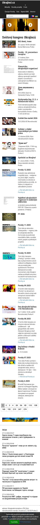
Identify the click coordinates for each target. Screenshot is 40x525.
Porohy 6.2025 (24, 381)
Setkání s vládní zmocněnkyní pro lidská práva (28, 131)
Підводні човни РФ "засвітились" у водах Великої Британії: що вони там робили (18, 472)
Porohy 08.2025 (24, 318)
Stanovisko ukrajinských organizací (28, 67)
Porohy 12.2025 (24, 170)
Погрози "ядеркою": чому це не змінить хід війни (19, 447)
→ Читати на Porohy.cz (26, 377)
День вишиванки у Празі (26, 88)
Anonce (32, 12)
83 (25, 405)
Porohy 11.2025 (24, 225)
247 (19, 409)
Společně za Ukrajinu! (27, 157)
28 (17, 405)
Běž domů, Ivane (24, 41)
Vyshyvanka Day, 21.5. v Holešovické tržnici (28, 100)
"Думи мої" (22, 143)
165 (3, 409)
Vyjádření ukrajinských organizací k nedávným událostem (27, 200)
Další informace (25, 522)
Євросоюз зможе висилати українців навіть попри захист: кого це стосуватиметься (19, 464)
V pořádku (14, 522)
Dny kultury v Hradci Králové (26, 347)
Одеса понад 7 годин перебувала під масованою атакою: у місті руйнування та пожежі (18, 437)
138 (35, 405)
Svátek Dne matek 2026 (27, 118)
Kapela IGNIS (25, 12)
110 (30, 405)
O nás (25, 7)
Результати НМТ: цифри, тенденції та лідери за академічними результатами (19, 498)
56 (21, 405)
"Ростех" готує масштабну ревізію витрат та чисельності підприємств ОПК (19, 481)
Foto (17, 12)
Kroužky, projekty (17, 7)
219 (14, 409)
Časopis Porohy (10, 12)
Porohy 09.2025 (24, 285)
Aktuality (7, 7)
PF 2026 (21, 214)
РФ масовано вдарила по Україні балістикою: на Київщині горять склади (17, 489)
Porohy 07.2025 (24, 357)
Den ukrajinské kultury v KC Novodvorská (27, 308)
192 (9, 409)
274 (25, 409)
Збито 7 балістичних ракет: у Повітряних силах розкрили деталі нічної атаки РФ (18, 455)
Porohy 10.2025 (24, 253)
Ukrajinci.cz (8, 2)
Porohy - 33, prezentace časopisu (28, 53)
